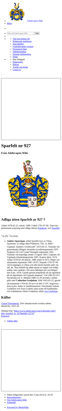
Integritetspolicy (14, 397)
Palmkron (42, 228)
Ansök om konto (20, 67)
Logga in (17, 69)
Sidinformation (19, 51)
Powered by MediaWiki (18, 407)
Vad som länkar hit (21, 39)
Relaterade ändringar (22, 41)
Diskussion (18, 62)
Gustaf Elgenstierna (10, 303)
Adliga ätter (12, 321)
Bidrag (16, 64)
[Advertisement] (31, 109)
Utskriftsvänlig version (23, 46)
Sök (37, 33)
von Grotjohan (51, 291)
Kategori (5, 316)
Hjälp (15, 57)
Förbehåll (11, 402)
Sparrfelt (55, 228)
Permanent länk (20, 49)
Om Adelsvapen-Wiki (17, 400)
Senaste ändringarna (22, 54)
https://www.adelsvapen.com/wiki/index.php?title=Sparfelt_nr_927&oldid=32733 (28, 312)
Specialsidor (18, 44)
